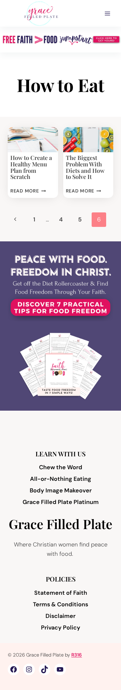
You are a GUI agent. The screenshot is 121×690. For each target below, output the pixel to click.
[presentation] (33, 139)
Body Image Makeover (61, 490)
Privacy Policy (60, 627)
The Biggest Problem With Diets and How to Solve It (85, 167)
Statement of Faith (60, 593)
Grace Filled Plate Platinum (61, 502)
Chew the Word (60, 467)
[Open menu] (107, 13)
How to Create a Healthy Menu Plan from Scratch (31, 167)
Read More (28, 191)
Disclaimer (60, 616)
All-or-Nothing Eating (60, 479)
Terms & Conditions (60, 604)
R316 (76, 655)
